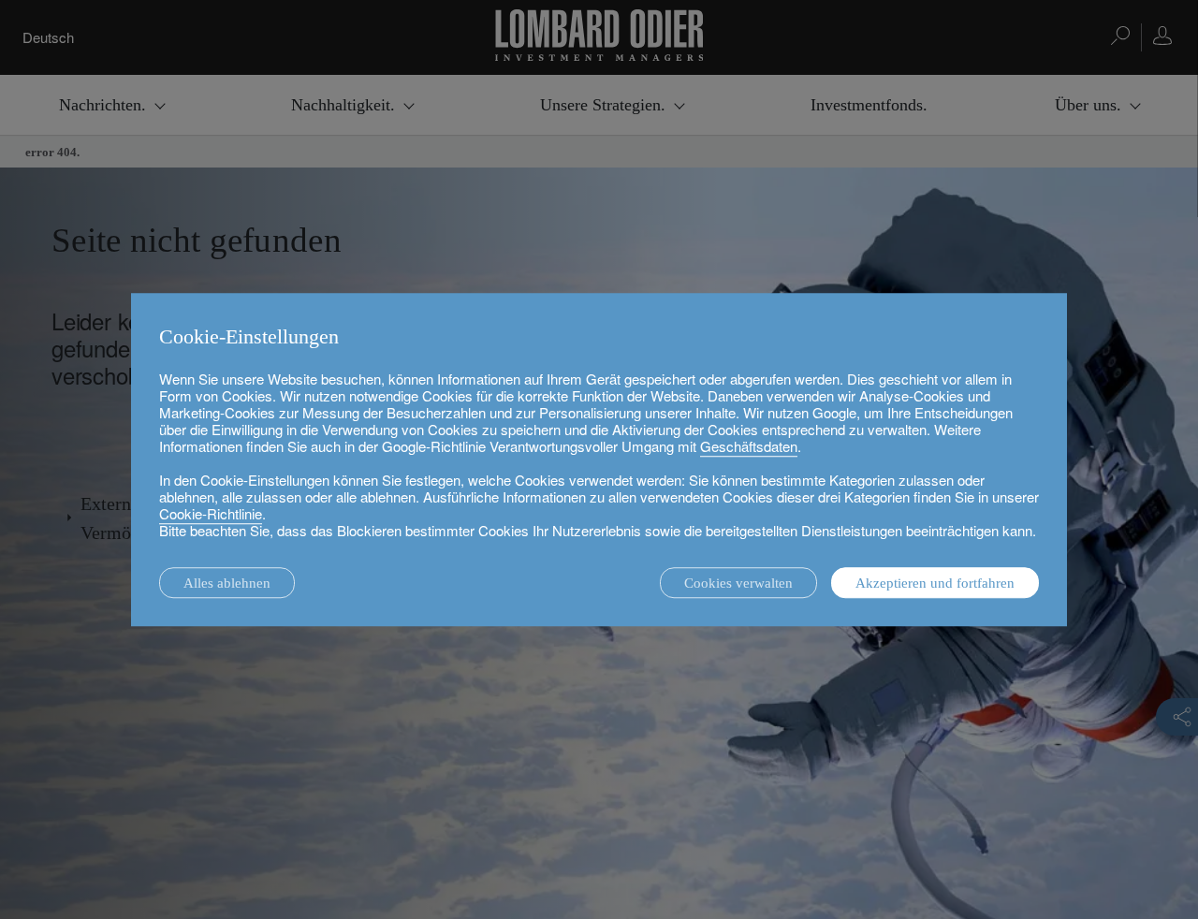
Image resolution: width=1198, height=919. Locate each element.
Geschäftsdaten (748, 446)
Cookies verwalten (738, 583)
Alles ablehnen (226, 583)
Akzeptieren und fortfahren (935, 583)
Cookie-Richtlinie (210, 513)
